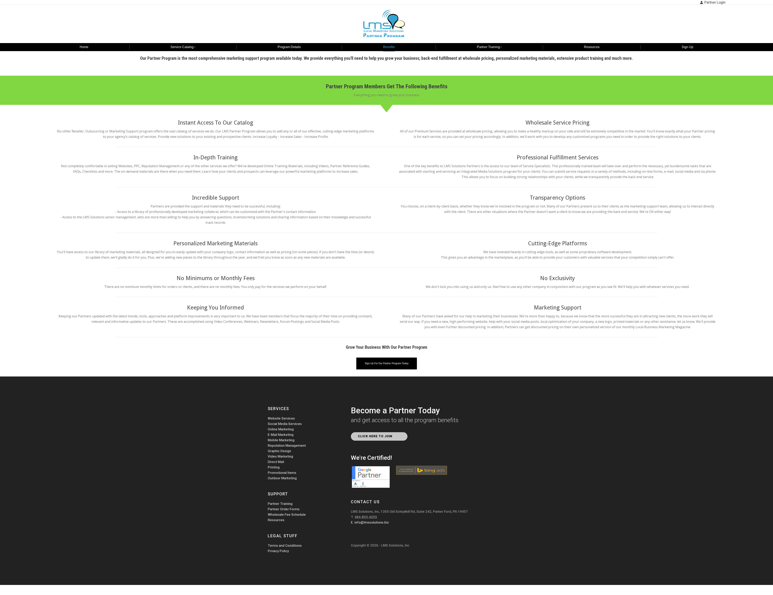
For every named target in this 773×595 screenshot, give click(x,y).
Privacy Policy (278, 551)
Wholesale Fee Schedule (287, 514)
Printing (274, 467)
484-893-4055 (365, 517)
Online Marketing (281, 429)
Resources (276, 520)
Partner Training (280, 503)
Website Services (281, 418)
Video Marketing (280, 456)
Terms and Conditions (285, 545)
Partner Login (714, 2)
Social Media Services (285, 424)
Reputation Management (287, 445)
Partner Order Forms (284, 509)
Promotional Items (282, 472)
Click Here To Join (375, 436)
